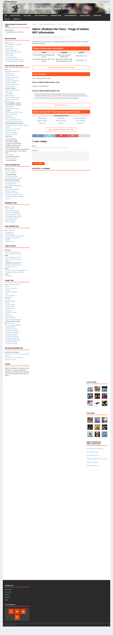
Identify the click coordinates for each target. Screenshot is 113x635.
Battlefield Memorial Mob (13, 332)
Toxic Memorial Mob (11, 341)
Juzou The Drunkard (11, 114)
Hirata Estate (9, 46)
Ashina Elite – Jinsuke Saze (13, 129)
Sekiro (7, 286)
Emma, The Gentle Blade (12, 90)
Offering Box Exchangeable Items (15, 272)
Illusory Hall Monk (11, 317)
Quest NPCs (9, 297)
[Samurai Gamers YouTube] (23, 611)
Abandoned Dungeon (11, 50)
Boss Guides (27, 15)
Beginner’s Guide (56, 15)
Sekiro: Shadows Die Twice (60, 37)
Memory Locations (11, 191)
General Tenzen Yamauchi (13, 108)
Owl (7, 293)
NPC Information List (61, 105)
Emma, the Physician (11, 292)
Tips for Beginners (11, 220)
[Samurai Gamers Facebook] (11, 611)
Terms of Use (8, 592)
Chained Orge (9, 106)
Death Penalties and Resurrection (15, 236)
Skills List (8, 261)
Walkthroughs (15, 15)
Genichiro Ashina (10, 75)
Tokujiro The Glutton (11, 134)
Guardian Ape (9, 79)
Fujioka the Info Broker (12, 336)
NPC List (7, 19)
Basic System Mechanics (12, 210)
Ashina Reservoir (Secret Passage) (15, 61)
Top (5, 15)
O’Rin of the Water (11, 138)
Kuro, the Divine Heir (11, 288)
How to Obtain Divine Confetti (14, 178)
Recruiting (7, 597)
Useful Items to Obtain (12, 218)
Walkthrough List (10, 42)
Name (33, 146)
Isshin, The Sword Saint (12, 99)
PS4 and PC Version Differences (14, 357)
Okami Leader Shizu (11, 158)
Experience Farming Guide (13, 182)
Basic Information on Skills (13, 257)
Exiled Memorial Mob (11, 343)
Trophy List (17, 19)
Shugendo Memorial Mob (13, 340)
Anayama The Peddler (12, 330)
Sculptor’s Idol (9, 232)
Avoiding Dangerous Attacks (13, 214)
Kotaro (8, 303)
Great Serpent (9, 154)
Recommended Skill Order (13, 212)
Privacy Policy (8, 589)
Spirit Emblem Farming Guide (14, 185)
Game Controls (10, 209)
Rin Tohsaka (48, 37)
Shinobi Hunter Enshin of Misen (14, 112)
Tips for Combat (10, 222)
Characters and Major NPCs (13, 284)
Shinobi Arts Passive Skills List (14, 265)
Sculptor (8, 290)
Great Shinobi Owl (11, 82)
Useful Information (40, 15)
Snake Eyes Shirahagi (11, 132)
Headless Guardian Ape (12, 81)
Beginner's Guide (42, 120)
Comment (35, 150)
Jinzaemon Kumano (11, 312)
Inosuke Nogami (10, 305)
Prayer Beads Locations (12, 189)
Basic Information (71, 15)
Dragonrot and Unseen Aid (13, 238)
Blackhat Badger (10, 327)
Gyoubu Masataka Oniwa (13, 71)
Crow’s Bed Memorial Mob (13, 325)
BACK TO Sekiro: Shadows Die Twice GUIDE (61, 129)
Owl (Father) (9, 94)
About (6, 600)
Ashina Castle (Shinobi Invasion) (14, 59)
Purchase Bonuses (11, 359)
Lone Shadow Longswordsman (14, 121)
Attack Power (9, 241)
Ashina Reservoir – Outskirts (13, 44)
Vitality (8, 239)
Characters (97, 15)
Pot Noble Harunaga (11, 334)
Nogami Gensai (10, 308)
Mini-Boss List (9, 101)
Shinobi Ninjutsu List (11, 266)
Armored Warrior (10, 118)
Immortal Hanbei (10, 301)
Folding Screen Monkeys (12, 77)
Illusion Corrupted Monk (12, 84)
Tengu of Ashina (10, 306)
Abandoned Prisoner (11, 329)
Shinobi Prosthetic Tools (12, 252)
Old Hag (8, 310)
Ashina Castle (9, 48)
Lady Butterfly (10, 73)
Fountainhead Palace (11, 57)
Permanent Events (11, 170)
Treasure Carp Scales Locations (14, 194)
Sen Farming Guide (11, 183)
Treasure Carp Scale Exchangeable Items (17, 270)
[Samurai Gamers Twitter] (17, 611)
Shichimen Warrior (11, 130)
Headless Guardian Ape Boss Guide (96, 459)
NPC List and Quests (11, 172)
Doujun (8, 314)
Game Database (85, 15)
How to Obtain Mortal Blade (13, 253)
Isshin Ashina (9, 92)
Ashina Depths (10, 55)
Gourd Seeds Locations (12, 193)
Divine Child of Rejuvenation (13, 319)
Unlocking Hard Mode (12, 176)
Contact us (7, 594)
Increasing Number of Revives (14, 216)
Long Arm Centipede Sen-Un (13, 119)
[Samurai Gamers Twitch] (17, 617)
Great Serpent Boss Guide (93, 448)
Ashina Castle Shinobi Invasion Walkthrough (61, 67)
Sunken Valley (9, 54)
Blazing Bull (9, 116)
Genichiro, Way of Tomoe (13, 97)
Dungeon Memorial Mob (12, 338)
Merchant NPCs (10, 323)
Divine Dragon (10, 95)
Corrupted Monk (10, 86)
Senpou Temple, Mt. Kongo (13, 52)
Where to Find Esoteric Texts (14, 259)
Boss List (8, 70)
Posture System (10, 234)
